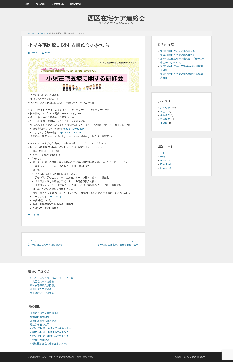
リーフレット (55, 196)
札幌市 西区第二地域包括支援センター (50, 336)
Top (162, 152)
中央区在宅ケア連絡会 (42, 281)
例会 (162, 111)
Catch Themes (197, 356)
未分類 (163, 122)
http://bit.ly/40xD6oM (73, 128)
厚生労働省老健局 (39, 324)
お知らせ (42, 33)
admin (47, 53)
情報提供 (165, 119)
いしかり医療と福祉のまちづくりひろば (51, 277)
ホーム (32, 33)
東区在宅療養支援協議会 (43, 285)
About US (40, 4)
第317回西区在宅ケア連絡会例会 (177, 54)
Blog (27, 4)
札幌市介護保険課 (39, 339)
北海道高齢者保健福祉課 (43, 320)
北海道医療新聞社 (39, 317)
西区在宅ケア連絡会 (116, 18)
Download (75, 4)
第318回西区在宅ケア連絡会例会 (177, 51)
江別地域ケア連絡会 (41, 289)
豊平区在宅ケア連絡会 (42, 293)
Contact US (58, 4)
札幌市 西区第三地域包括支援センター (50, 332)
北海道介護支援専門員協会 (44, 313)
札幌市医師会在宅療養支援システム (49, 343)
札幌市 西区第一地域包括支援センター (50, 328)
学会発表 (165, 115)
